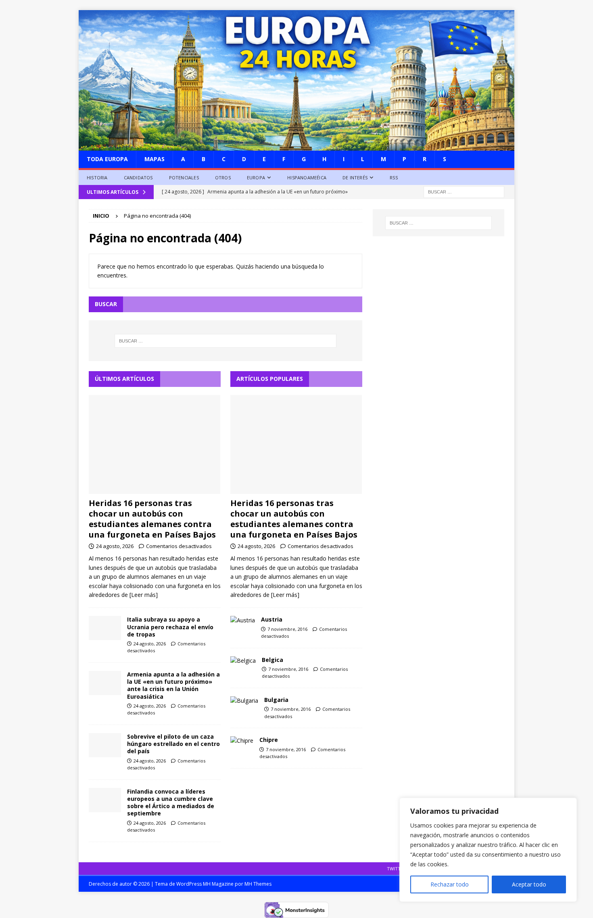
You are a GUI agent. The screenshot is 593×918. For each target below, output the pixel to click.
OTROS (223, 177)
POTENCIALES (184, 177)
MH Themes (257, 883)
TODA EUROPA (107, 159)
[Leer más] (143, 595)
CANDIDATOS (138, 177)
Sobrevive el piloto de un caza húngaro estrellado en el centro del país (173, 744)
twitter (396, 868)
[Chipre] (241, 740)
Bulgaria (276, 700)
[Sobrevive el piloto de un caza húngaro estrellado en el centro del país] (105, 745)
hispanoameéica (306, 177)
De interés (354, 177)
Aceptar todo (529, 884)
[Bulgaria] (244, 700)
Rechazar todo (449, 884)
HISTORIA (97, 177)
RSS (394, 177)
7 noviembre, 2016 (287, 629)
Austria (271, 619)
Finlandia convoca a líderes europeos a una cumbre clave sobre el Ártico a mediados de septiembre (170, 802)
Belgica (272, 660)
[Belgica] (243, 660)
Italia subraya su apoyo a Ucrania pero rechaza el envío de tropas (170, 627)
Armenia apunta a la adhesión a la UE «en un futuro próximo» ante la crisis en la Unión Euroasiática (173, 685)
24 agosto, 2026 (115, 546)
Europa (256, 177)
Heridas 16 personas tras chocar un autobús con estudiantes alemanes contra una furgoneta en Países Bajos (152, 519)
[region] (488, 850)
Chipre (268, 740)
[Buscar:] (464, 191)
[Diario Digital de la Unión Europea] (296, 146)
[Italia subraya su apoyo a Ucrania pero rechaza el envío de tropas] (105, 628)
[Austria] (242, 620)
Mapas (154, 159)
